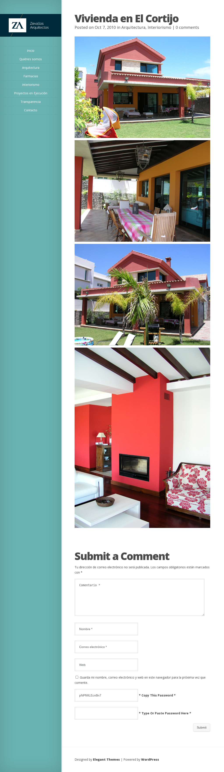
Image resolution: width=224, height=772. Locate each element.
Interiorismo (159, 27)
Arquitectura (133, 27)
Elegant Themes (106, 759)
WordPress (150, 759)
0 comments (187, 27)
